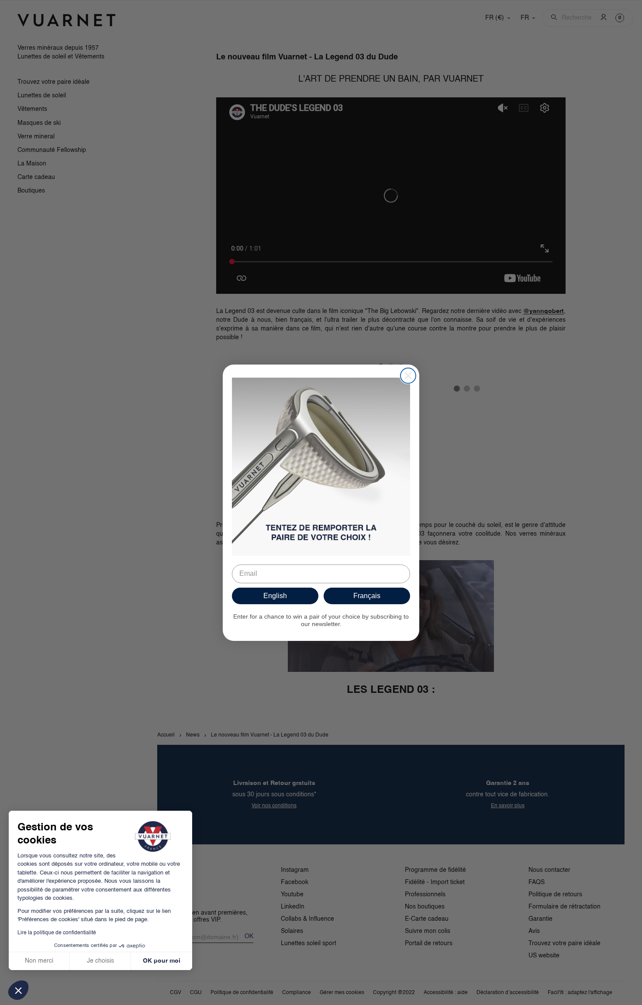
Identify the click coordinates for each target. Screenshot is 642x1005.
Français (366, 595)
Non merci (39, 961)
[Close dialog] (408, 375)
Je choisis (100, 961)
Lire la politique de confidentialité (56, 933)
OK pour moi (161, 961)
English (275, 595)
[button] (18, 990)
